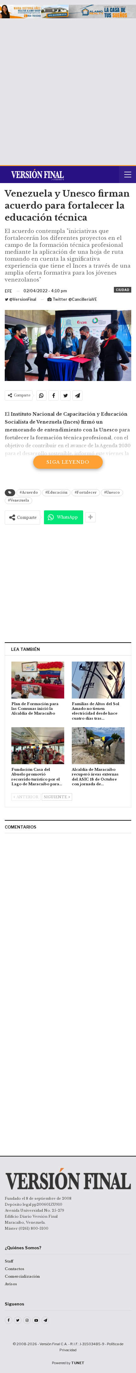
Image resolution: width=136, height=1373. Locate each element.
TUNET (77, 1363)
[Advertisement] (68, 89)
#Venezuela (18, 500)
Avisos (11, 1284)
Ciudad (122, 290)
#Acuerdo (29, 492)
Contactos (14, 1269)
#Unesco (112, 492)
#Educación (56, 492)
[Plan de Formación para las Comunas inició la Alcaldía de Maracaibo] (37, 680)
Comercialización (22, 1276)
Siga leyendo (68, 462)
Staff (9, 1261)
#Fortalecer (86, 492)
